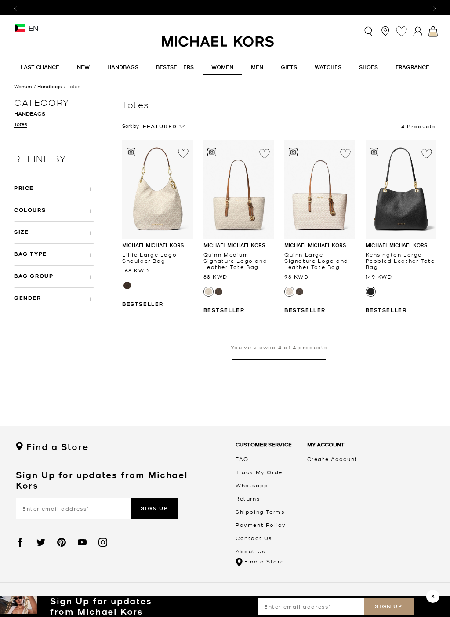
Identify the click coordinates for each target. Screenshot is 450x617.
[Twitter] (40, 542)
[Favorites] (401, 31)
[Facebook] (20, 542)
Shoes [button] (368, 67)
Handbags (49, 86)
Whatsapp (252, 485)
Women (23, 86)
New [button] (83, 67)
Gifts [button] (289, 67)
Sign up (388, 606)
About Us (250, 551)
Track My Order (260, 471)
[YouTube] (82, 542)
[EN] (19, 31)
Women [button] (222, 67)
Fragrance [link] (412, 67)
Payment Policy (261, 524)
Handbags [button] (122, 67)
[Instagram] (102, 542)
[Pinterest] (61, 542)
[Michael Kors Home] (218, 46)
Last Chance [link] (40, 67)
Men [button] (257, 67)
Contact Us (254, 537)
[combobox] (164, 126)
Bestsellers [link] (175, 67)
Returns (248, 498)
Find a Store (57, 447)
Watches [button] (328, 67)
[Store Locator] (385, 31)
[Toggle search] (369, 31)
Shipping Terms (260, 511)
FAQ (242, 458)
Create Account (332, 458)
